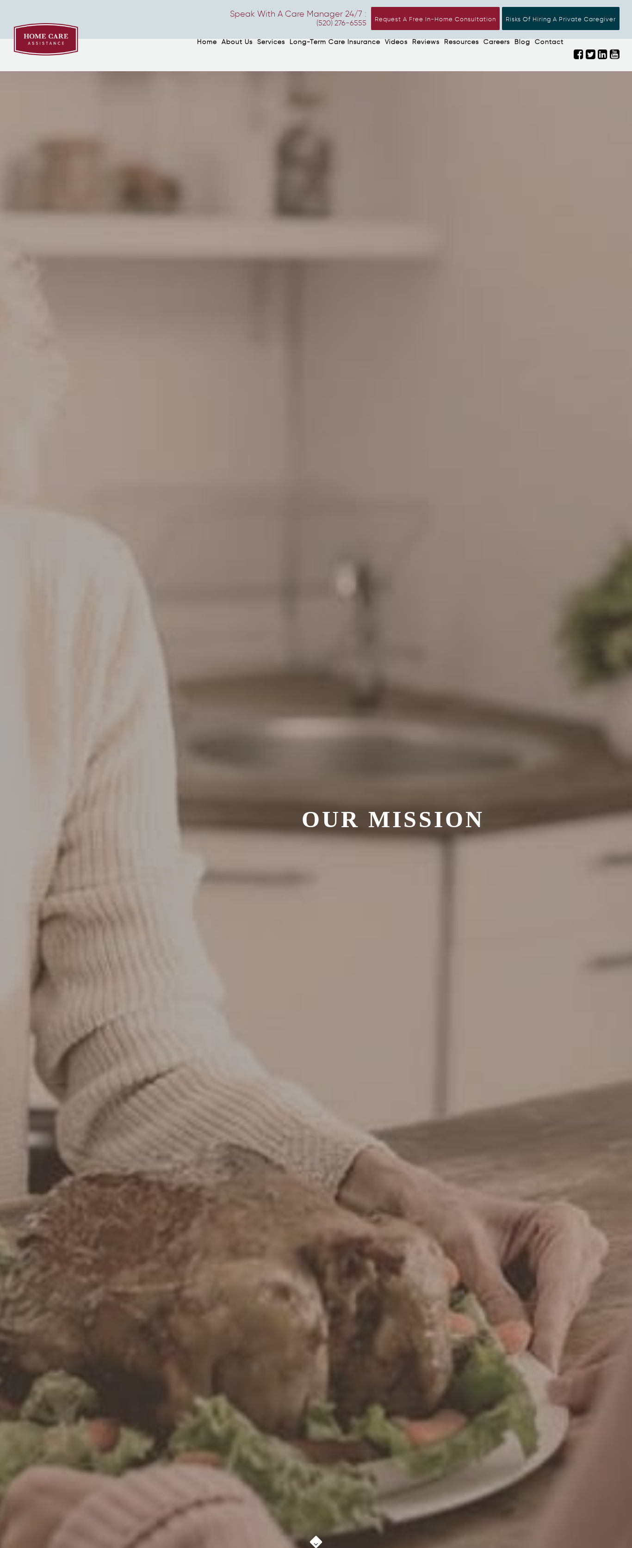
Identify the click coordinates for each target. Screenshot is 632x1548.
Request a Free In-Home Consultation (435, 19)
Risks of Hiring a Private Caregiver (561, 19)
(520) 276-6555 (341, 23)
